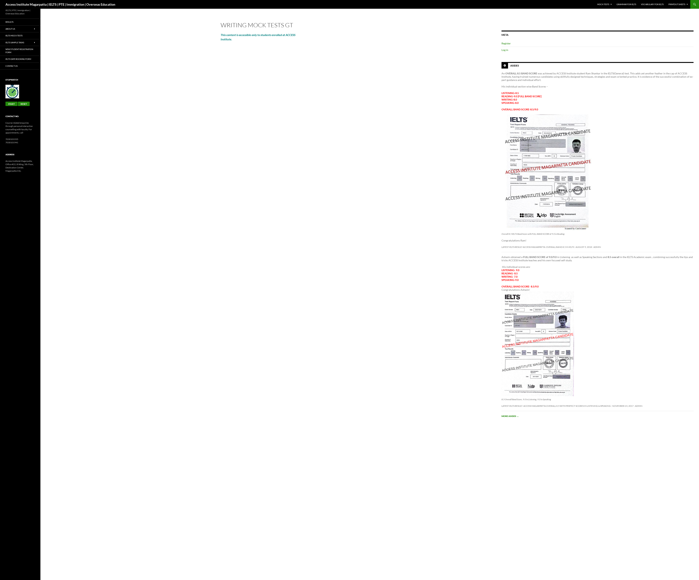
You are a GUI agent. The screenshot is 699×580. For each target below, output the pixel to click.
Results (9, 22)
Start (11, 104)
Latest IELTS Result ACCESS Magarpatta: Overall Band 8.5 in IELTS (537, 247)
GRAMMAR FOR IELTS (626, 4)
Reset (24, 104)
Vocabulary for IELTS (652, 4)
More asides (510, 416)
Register (506, 43)
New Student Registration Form (19, 50)
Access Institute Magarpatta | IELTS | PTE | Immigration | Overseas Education (60, 4)
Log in (504, 49)
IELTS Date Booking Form (18, 59)
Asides (514, 65)
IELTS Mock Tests (14, 35)
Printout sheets (676, 4)
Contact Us (11, 66)
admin (597, 247)
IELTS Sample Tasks (14, 42)
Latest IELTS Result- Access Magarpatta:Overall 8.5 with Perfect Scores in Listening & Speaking (556, 406)
